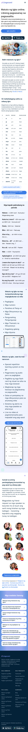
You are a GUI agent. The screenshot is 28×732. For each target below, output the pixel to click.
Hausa (20, 91)
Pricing (17, 695)
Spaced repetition (20, 676)
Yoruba (14, 91)
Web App (17, 685)
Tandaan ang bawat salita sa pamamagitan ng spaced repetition (13, 197)
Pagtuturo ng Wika (6, 673)
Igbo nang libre (11, 31)
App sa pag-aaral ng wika (14, 423)
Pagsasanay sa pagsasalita (11, 575)
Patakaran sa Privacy (20, 702)
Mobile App (18, 683)
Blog (16, 692)
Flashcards (18, 673)
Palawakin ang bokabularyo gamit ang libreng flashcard (12, 192)
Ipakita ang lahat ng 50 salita (11, 187)
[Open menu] (25, 2)
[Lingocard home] (6, 2)
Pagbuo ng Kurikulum (6, 680)
